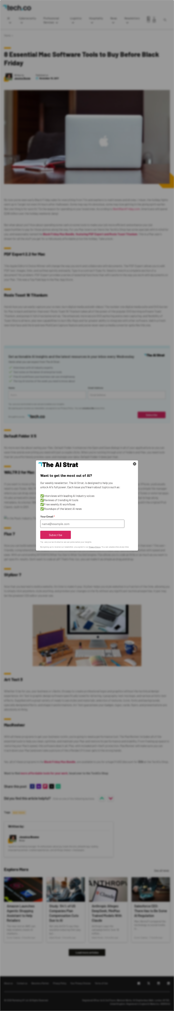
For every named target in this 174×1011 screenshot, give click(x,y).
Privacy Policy (95, 547)
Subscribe (55, 534)
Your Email (47, 516)
